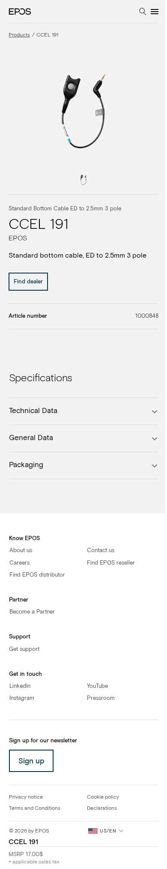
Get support (24, 649)
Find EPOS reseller (111, 563)
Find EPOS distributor (37, 575)
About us (20, 550)
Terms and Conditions (34, 808)
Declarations (102, 808)
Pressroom (101, 698)
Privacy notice (26, 797)
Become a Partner (32, 612)
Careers (19, 563)
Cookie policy (103, 797)
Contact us (100, 550)
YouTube (97, 686)
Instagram (21, 698)
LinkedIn (19, 686)
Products (19, 35)
